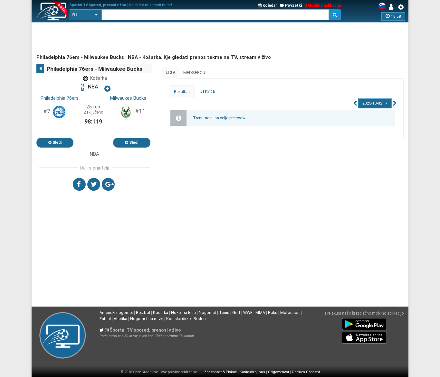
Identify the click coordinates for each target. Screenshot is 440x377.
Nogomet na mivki (146, 318)
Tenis (224, 312)
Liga (171, 72)
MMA (260, 312)
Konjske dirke (178, 318)
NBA (92, 87)
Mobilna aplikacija (324, 5)
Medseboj (194, 72)
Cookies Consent (306, 372)
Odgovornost (278, 372)
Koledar (269, 5)
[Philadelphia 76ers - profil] (59, 112)
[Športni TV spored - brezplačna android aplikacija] (364, 323)
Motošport (290, 312)
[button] (86, 14)
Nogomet (207, 312)
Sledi (57, 142)
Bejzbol (143, 312)
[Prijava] (393, 7)
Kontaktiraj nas (252, 372)
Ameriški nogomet (116, 312)
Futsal (105, 318)
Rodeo (200, 318)
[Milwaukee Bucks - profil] (126, 112)
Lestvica (207, 91)
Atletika (120, 318)
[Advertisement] (153, 38)
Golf (236, 312)
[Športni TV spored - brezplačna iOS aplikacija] (364, 336)
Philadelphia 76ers (60, 98)
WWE (248, 312)
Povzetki (293, 5)
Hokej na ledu (183, 312)
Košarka (160, 312)
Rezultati (182, 91)
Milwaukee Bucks (128, 98)
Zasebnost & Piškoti (220, 372)
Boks (272, 312)
